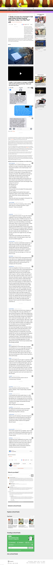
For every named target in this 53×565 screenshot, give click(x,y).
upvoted (12, 139)
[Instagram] (9, 563)
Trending (11, 10)
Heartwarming (10, 456)
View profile (24, 463)
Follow (30, 463)
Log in (44, 8)
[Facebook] (8, 563)
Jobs (41, 561)
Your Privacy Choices (30, 561)
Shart (10, 491)
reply (12, 482)
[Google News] (17, 563)
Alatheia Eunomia (13, 483)
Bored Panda (10, 561)
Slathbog (13, 131)
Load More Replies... (13, 500)
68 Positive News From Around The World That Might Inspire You (40, 37)
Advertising (35, 561)
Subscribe (30, 547)
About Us (38, 561)
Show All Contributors (21, 468)
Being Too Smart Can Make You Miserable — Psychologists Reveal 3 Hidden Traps (40, 95)
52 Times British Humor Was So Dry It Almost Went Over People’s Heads (40, 48)
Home (8, 10)
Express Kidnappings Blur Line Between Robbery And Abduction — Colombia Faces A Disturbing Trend (40, 84)
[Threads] (14, 563)
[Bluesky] (13, 563)
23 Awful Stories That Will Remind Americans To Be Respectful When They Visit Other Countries (39, 25)
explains (27, 147)
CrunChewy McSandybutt (12, 477)
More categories (11, 544)
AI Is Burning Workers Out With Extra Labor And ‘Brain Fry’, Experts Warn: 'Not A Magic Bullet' (40, 106)
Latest (14, 10)
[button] (31, 516)
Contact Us (44, 561)
